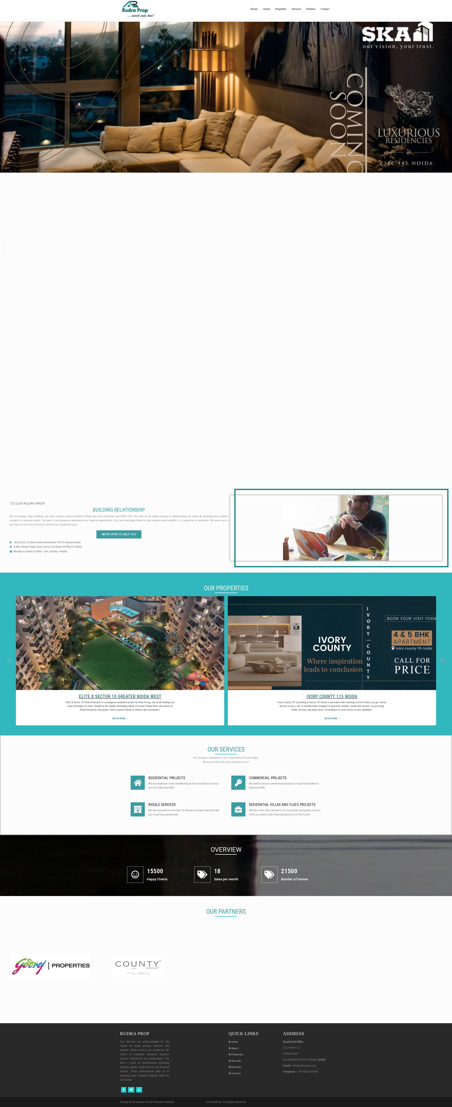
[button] (4, 248)
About (266, 8)
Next (442, 660)
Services (296, 8)
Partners (310, 8)
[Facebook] (123, 1089)
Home (254, 8)
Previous (9, 660)
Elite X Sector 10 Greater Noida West (120, 696)
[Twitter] (131, 1089)
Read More (119, 718)
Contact (325, 8)
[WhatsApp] (139, 1089)
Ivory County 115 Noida (332, 696)
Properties (280, 8)
